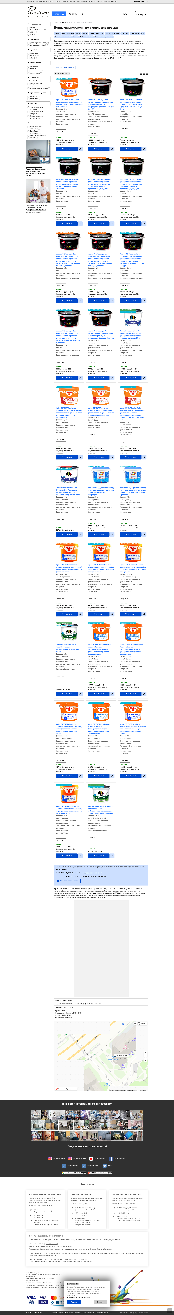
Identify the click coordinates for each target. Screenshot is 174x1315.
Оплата (57, 2)
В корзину (68, 149)
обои (142, 33)
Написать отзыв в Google (75, 1173)
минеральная (135, 33)
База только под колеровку (104, 37)
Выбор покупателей (86, 37)
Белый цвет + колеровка (63, 37)
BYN (126, 14)
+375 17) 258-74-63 (64, 1261)
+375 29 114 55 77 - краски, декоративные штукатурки (87, 876)
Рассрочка (91, 2)
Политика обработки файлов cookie (78, 1297)
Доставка (64, 2)
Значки (32, 123)
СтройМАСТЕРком (68, 33)
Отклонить (100, 1302)
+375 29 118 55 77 (39, 1215)
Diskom (84, 33)
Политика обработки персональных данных (66, 1312)
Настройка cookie (102, 1312)
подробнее (60, 131)
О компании (31, 2)
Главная (56, 22)
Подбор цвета (102, 2)
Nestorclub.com (143, 1312)
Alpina (78, 33)
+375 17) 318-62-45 (50, 1261)
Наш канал (112, 2)
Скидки (84, 2)
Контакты (73, 14)
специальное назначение (34, 79)
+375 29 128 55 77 (39, 1217)
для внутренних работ (96, 33)
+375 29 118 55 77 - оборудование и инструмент (85, 873)
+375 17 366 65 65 (81, 1213)
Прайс (78, 2)
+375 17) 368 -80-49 (80, 1259)
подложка (33, 50)
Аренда (72, 2)
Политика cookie (88, 1312)
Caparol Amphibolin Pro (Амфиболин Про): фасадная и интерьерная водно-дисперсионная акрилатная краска (37, 171)
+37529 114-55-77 (115, 58)
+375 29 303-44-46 (123, 1213)
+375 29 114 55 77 (69, 1007)
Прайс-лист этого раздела (64, 67)
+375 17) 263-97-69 (52, 1259)
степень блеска (35, 63)
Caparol (57, 33)
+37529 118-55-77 (52, 1244)
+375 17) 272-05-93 (85, 1261)
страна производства (38, 93)
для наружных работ (112, 33)
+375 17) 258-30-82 (66, 1259)
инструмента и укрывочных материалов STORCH (104, 893)
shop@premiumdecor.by (65, 1246)
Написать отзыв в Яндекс (101, 1173)
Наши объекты (48, 2)
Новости (39, 2)
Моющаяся (34, 104)
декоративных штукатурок (119, 891)
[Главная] (37, 17)
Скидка (75, 37)
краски (62, 22)
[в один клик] (80, 149)
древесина (124, 33)
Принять (74, 1302)
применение (34, 39)
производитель (35, 24)
